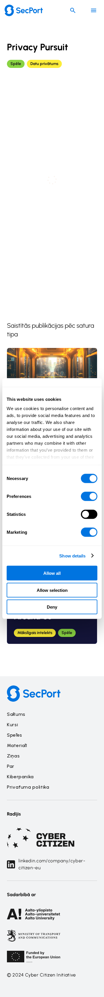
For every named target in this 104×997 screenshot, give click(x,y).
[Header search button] (72, 10)
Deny (52, 607)
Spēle (15, 63)
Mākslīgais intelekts (34, 632)
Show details (72, 555)
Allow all (52, 573)
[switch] (89, 496)
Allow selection (52, 590)
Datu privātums (44, 63)
